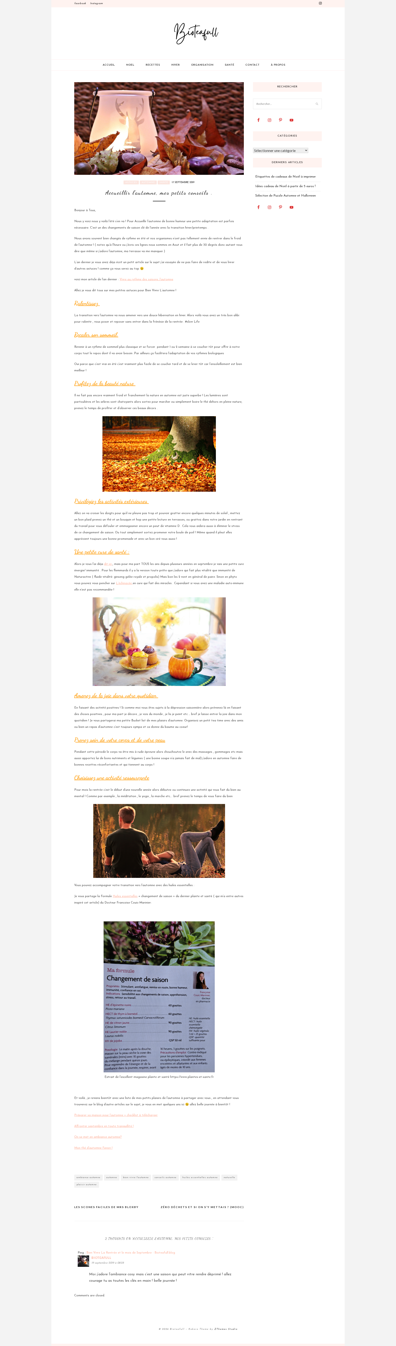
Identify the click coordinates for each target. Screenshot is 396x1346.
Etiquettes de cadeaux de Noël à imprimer (285, 176)
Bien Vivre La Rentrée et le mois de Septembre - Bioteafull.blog (130, 1252)
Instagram (96, 3)
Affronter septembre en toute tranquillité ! (104, 1126)
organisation (202, 65)
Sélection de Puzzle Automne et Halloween (285, 195)
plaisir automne (87, 1184)
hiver (175, 65)
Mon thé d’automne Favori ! (93, 1147)
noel (130, 65)
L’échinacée (124, 583)
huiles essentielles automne (200, 1177)
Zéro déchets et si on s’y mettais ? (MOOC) (202, 1207)
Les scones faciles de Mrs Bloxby (106, 1207)
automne (148, 182)
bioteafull (101, 1258)
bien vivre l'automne (136, 1177)
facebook (80, 3)
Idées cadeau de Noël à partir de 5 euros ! (285, 186)
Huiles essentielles (125, 896)
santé (229, 65)
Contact (252, 65)
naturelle (229, 1177)
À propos (278, 65)
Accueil (109, 65)
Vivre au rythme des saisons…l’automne (146, 279)
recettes (153, 65)
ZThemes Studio (225, 1329)
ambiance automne (88, 1177)
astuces (131, 182)
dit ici (108, 564)
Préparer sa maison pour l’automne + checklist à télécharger (116, 1115)
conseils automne (165, 1177)
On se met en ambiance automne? (98, 1137)
